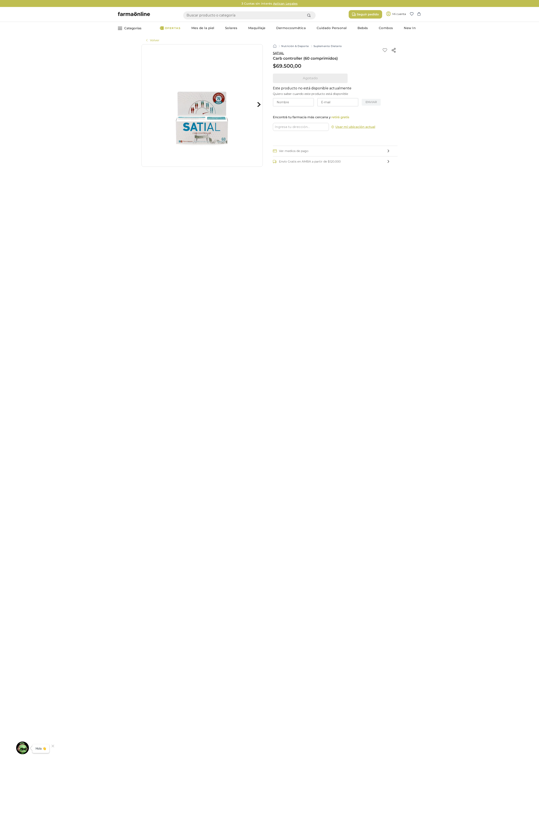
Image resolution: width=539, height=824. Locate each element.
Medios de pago (297, 748)
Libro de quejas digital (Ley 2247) (311, 786)
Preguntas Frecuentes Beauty (308, 760)
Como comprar (296, 754)
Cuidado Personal (187, 748)
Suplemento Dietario (328, 46)
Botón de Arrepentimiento (308, 799)
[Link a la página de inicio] (275, 46)
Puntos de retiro (246, 754)
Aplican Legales (312, 3)
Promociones (295, 773)
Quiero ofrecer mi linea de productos (391, 762)
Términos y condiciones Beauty (309, 767)
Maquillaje (181, 760)
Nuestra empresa (247, 741)
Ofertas (179, 741)
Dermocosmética (187, 754)
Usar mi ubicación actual (355, 127)
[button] (413, 14)
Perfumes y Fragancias (191, 779)
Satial (278, 53)
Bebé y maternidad (189, 773)
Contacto (291, 741)
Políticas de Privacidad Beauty (308, 779)
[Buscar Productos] (309, 15)
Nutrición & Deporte (295, 46)
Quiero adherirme (375, 741)
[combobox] (249, 15)
